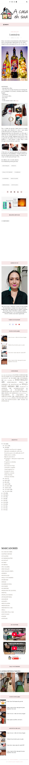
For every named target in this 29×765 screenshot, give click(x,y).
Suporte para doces (9, 456)
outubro (7, 487)
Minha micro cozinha (10, 455)
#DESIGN (13, 165)
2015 (4, 493)
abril (6, 447)
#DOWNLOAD (15, 384)
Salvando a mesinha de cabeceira (13, 451)
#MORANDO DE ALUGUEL (10, 391)
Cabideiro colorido (9, 473)
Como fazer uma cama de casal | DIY (17, 352)
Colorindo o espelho (9, 467)
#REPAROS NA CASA (6, 398)
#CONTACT (4, 378)
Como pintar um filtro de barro (14, 719)
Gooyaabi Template (15, 761)
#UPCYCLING (14, 184)
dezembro (7, 491)
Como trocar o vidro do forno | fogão (17, 337)
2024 (4, 509)
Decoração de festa (9, 465)
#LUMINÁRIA (5, 178)
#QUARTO (19, 395)
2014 (4, 444)
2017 (4, 497)
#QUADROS (5, 395)
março (6, 445)
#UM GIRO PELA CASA (7, 612)
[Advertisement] (14, 419)
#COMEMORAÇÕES (18, 376)
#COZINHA (24, 378)
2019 (4, 500)
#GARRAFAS (17, 172)
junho (6, 480)
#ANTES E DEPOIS (19, 375)
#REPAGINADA (5, 184)
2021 (4, 504)
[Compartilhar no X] (11, 192)
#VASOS (23, 399)
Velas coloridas (8, 474)
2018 (4, 498)
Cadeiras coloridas (9, 476)
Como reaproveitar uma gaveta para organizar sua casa (17, 361)
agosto (6, 484)
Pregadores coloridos (10, 462)
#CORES (13, 378)
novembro (7, 489)
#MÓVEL (25, 391)
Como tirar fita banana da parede (15, 701)
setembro (7, 486)
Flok (17, 100)
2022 (4, 506)
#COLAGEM (5, 376)
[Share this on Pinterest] (14, 192)
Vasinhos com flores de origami (12, 449)
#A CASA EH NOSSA (6, 375)
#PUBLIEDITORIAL (22, 393)
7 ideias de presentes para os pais (16, 345)
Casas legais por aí (9, 469)
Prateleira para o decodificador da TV (14, 453)
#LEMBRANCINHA (19, 388)
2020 (4, 502)
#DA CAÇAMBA (8, 380)
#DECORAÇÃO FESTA (15, 382)
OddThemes (14, 759)
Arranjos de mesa (9, 471)
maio (6, 478)
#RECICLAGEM (14, 178)
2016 (4, 495)
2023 (4, 508)
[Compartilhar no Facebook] (7, 192)
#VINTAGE (4, 401)
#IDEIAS (4, 388)
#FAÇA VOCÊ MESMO (7, 172)
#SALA (14, 398)
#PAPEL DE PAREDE (10, 393)
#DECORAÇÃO (14, 31)
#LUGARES (4, 390)
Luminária (7, 463)
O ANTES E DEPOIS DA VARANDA (10, 671)
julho (6, 482)
